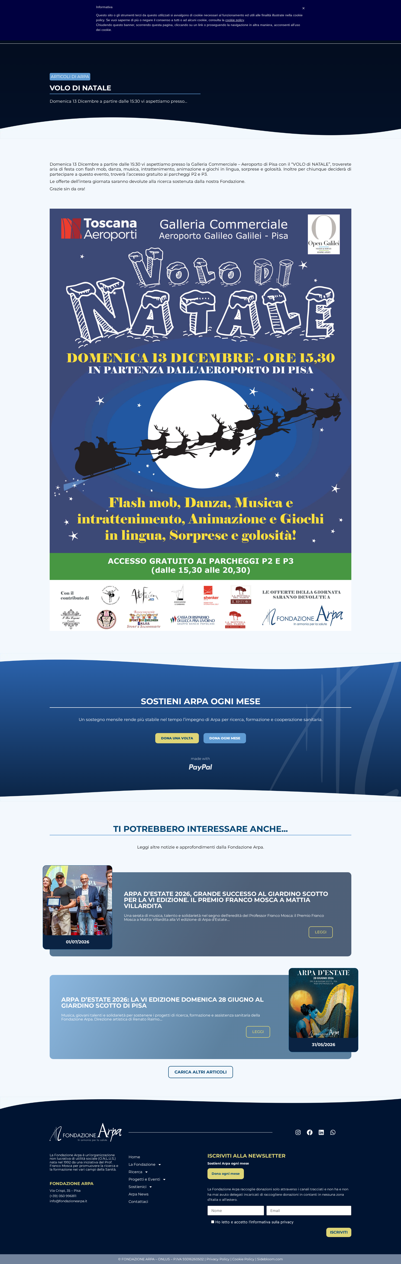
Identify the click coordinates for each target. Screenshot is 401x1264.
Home (134, 1157)
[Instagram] (298, 1132)
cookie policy (234, 20)
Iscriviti (339, 1232)
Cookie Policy (243, 1259)
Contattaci (138, 1201)
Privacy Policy (218, 1259)
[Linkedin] (321, 1132)
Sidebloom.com (270, 1259)
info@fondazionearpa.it (68, 1201)
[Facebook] (309, 1132)
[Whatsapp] (333, 1132)
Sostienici (137, 1187)
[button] (200, 1072)
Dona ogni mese (226, 1174)
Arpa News (139, 1194)
